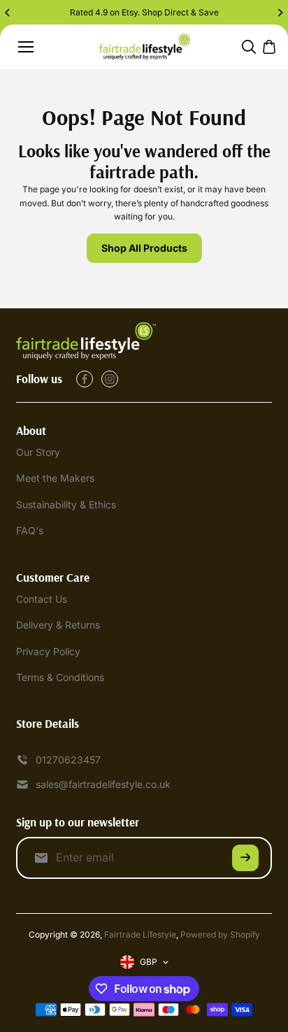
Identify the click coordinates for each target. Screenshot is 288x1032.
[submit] (245, 858)
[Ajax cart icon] (269, 46)
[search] (248, 46)
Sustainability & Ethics (66, 504)
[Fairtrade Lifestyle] (144, 47)
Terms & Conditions (60, 677)
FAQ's (29, 530)
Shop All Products (144, 248)
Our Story (38, 452)
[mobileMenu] (25, 46)
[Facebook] (84, 379)
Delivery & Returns (58, 625)
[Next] (280, 12)
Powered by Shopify (220, 934)
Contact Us (41, 599)
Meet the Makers (55, 478)
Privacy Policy (48, 651)
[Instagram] (109, 379)
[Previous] (8, 12)
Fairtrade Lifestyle (140, 934)
